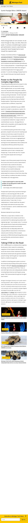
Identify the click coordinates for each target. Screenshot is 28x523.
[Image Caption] (26, 14)
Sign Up (23, 519)
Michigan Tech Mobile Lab (18, 265)
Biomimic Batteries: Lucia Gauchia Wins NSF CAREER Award (13, 317)
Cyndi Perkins (5, 31)
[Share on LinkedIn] (17, 28)
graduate (12, 292)
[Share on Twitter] (10, 28)
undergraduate (4, 292)
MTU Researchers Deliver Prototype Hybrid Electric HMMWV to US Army (13, 345)
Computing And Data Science (12, 34)
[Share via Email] (24, 28)
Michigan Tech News (7, 6)
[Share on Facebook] (3, 28)
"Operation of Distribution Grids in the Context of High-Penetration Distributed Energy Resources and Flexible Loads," (13, 113)
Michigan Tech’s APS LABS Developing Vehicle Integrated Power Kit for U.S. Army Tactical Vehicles (13, 360)
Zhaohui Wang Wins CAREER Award (9, 331)
